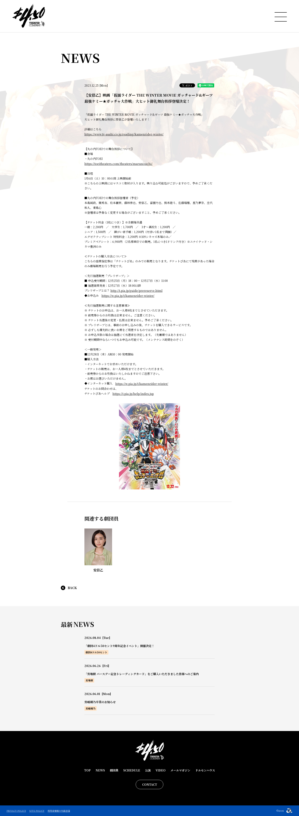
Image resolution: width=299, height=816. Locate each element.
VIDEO (161, 770)
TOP (87, 770)
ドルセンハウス (205, 770)
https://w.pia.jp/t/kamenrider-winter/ (127, 296)
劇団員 (114, 770)
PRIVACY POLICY (16, 810)
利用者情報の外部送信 (59, 810)
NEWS (100, 770)
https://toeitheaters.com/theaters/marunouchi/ (118, 164)
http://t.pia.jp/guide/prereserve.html (136, 291)
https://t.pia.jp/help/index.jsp (133, 394)
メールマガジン (180, 770)
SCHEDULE (131, 770)
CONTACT (149, 784)
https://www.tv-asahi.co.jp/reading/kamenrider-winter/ (124, 134)
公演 (148, 770)
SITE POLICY (36, 810)
